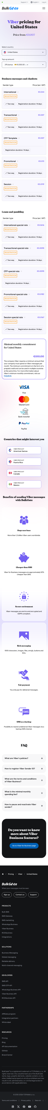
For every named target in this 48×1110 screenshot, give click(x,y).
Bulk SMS (5, 912)
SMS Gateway (7, 916)
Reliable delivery (8, 961)
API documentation (9, 1046)
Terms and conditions (9, 1100)
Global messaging (9, 957)
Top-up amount (8, 59)
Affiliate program (8, 1014)
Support (23, 2)
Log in (44, 2)
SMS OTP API (7, 985)
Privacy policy (26, 1100)
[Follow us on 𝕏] (18, 1106)
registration (10, 96)
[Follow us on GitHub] (35, 1106)
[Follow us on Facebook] (24, 1106)
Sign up (7, 895)
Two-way (10, 104)
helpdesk (7, 376)
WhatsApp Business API (11, 990)
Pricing (5, 1038)
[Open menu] (43, 8)
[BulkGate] (10, 8)
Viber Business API (9, 994)
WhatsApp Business (10, 924)
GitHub (5, 1051)
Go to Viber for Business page (24, 846)
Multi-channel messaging (12, 965)
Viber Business (8, 929)
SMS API (5, 981)
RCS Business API (8, 998)
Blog (3, 1042)
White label (6, 1022)
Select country (8, 47)
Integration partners (10, 1018)
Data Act (38, 1100)
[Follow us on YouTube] (29, 1106)
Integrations (7, 937)
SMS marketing (8, 920)
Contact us (20, 895)
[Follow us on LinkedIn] (12, 1106)
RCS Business (7, 933)
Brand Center (7, 1055)
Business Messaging (10, 953)
